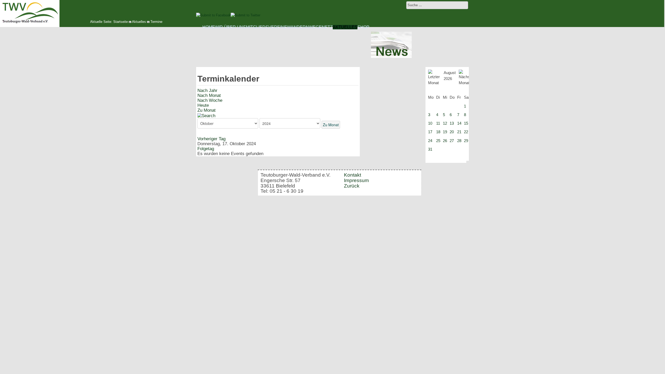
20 (452, 132)
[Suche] (206, 115)
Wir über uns (230, 27)
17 (430, 132)
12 (445, 123)
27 (452, 140)
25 (438, 140)
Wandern (298, 27)
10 (430, 123)
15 (466, 123)
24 (430, 140)
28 (459, 140)
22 (466, 132)
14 (459, 123)
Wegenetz (321, 27)
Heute (203, 105)
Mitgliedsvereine (266, 27)
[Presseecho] (391, 57)
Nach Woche (209, 100)
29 (466, 140)
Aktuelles (139, 22)
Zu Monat (206, 110)
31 (430, 149)
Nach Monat (209, 95)
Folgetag (205, 148)
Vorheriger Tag (211, 138)
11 (438, 123)
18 (438, 132)
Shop (363, 27)
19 (445, 132)
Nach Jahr (207, 90)
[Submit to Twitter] (245, 15)
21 (459, 132)
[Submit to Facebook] (213, 15)
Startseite (120, 22)
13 (452, 123)
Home (208, 27)
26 (445, 140)
